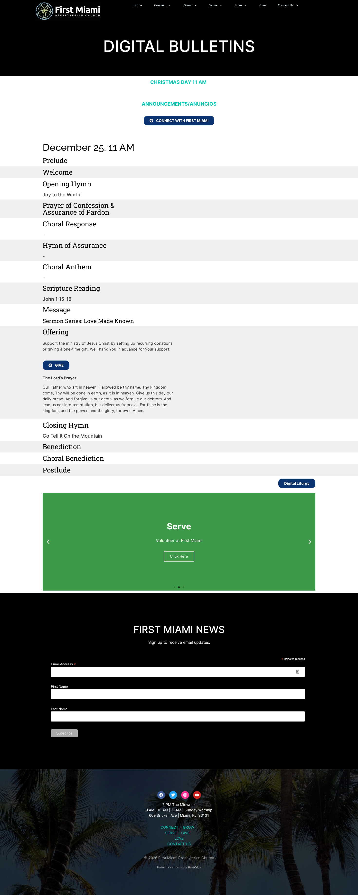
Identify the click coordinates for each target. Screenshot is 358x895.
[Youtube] (197, 795)
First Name (59, 686)
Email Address (63, 664)
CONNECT (169, 827)
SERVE (171, 833)
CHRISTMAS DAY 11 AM (179, 82)
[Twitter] (173, 795)
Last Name (59, 709)
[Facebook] (161, 795)
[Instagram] (185, 795)
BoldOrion (194, 867)
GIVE (185, 833)
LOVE (179, 838)
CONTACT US (179, 844)
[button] (48, 542)
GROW (188, 827)
